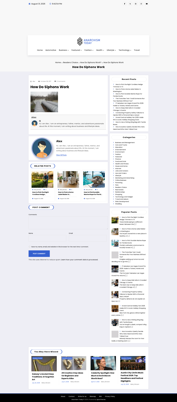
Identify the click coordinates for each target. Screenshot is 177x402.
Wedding (118, 204)
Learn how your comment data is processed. (79, 259)
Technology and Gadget (124, 197)
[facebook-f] (124, 4)
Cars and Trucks (121, 145)
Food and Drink (120, 161)
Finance (118, 159)
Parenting (118, 183)
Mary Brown (37, 189)
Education (118, 147)
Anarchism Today (77, 399)
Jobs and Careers (121, 171)
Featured (75, 50)
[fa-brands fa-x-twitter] (130, 4)
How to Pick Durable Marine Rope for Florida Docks (93, 193)
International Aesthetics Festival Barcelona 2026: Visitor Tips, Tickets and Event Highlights (131, 376)
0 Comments (61, 81)
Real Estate (119, 190)
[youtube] (147, 4)
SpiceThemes (101, 399)
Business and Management (125, 142)
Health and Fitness (122, 164)
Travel (137, 50)
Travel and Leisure (121, 199)
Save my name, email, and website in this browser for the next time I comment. (59, 247)
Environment (120, 152)
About (63, 396)
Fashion (88, 50)
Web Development (122, 201)
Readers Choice (121, 187)
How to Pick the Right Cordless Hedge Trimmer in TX (40, 193)
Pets (116, 185)
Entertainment (120, 150)
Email (71, 233)
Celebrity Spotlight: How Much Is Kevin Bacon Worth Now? (72, 376)
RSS (100, 396)
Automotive (50, 50)
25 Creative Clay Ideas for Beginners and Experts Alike (42, 376)
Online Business (120, 180)
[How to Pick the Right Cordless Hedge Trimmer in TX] (42, 179)
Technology (124, 50)
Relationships (120, 192)
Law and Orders (121, 173)
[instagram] (141, 4)
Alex (34, 81)
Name (31, 233)
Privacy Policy (110, 396)
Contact (72, 396)
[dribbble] (136, 4)
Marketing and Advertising (124, 178)
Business (63, 50)
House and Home (121, 166)
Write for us (82, 396)
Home (40, 50)
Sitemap (93, 396)
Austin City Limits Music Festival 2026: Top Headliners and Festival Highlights (101, 376)
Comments (33, 215)
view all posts (61, 155)
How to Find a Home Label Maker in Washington (65, 193)
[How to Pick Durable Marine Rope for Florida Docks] (94, 179)
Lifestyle (110, 50)
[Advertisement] (88, 21)
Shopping (118, 194)
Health (99, 50)
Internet (118, 168)
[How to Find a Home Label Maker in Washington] (68, 179)
